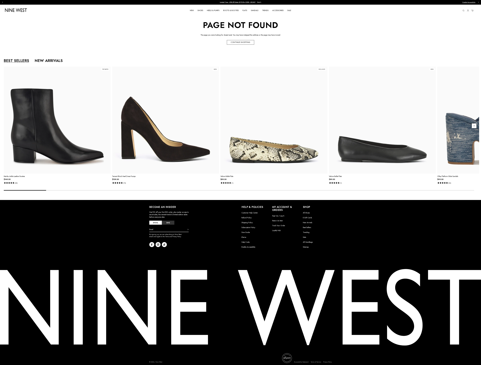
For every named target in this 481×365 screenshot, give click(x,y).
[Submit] (188, 229)
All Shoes (306, 213)
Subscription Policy (248, 227)
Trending (306, 232)
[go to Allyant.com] (287, 358)
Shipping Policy (247, 222)
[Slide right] (474, 125)
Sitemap (306, 247)
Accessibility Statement (301, 362)
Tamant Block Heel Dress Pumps (124, 176)
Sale (304, 237)
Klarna (244, 237)
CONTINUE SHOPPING (240, 42)
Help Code (246, 242)
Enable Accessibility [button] (468, 2)
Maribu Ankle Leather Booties (14, 176)
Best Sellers (307, 227)
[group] (240, 2)
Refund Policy (247, 217)
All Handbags (308, 242)
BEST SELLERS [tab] (16, 60)
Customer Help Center (250, 213)
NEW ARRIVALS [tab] (49, 60)
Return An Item (277, 220)
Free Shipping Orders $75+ (241, 2)
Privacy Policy (327, 362)
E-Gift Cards (307, 217)
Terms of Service (316, 362)
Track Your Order (278, 225)
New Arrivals (307, 222)
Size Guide (246, 232)
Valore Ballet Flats (226, 176)
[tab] (155, 223)
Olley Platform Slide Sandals (447, 176)
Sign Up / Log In (278, 216)
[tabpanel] (241, 126)
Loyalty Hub (276, 230)
